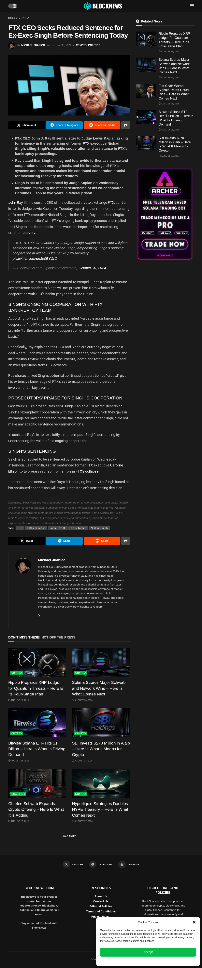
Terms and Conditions (101, 911)
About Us (100, 896)
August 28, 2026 (83, 700)
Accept (148, 952)
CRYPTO (24, 18)
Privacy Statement (158, 961)
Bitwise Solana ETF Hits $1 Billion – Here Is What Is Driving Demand (36, 749)
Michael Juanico (33, 45)
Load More (69, 836)
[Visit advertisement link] (165, 214)
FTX (111, 202)
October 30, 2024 (61, 45)
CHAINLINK (18, 794)
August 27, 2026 (19, 821)
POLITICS (94, 45)
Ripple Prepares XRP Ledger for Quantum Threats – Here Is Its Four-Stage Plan (35, 688)
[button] (194, 922)
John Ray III (17, 202)
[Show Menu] (192, 6)
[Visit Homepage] (103, 6)
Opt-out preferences (136, 961)
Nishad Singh (99, 528)
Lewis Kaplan (43, 209)
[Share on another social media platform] (125, 125)
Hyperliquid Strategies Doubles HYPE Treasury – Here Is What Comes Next (100, 809)
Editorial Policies (101, 906)
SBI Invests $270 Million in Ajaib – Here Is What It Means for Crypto (101, 749)
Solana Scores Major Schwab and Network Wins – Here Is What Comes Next (98, 688)
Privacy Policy (100, 916)
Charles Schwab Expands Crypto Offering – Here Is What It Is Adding (36, 809)
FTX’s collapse (87, 471)
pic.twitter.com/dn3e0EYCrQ (35, 259)
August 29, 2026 (19, 700)
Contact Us (100, 901)
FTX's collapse (36, 528)
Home (11, 18)
